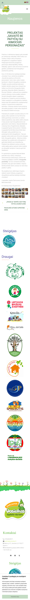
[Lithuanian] (25, 2)
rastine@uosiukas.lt (10, 541)
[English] (27, 2)
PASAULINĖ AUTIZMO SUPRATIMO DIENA (14, 209)
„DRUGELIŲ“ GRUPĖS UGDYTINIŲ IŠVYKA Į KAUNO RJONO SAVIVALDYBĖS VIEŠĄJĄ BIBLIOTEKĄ (16, 203)
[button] (2, 6)
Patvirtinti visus (15, 596)
